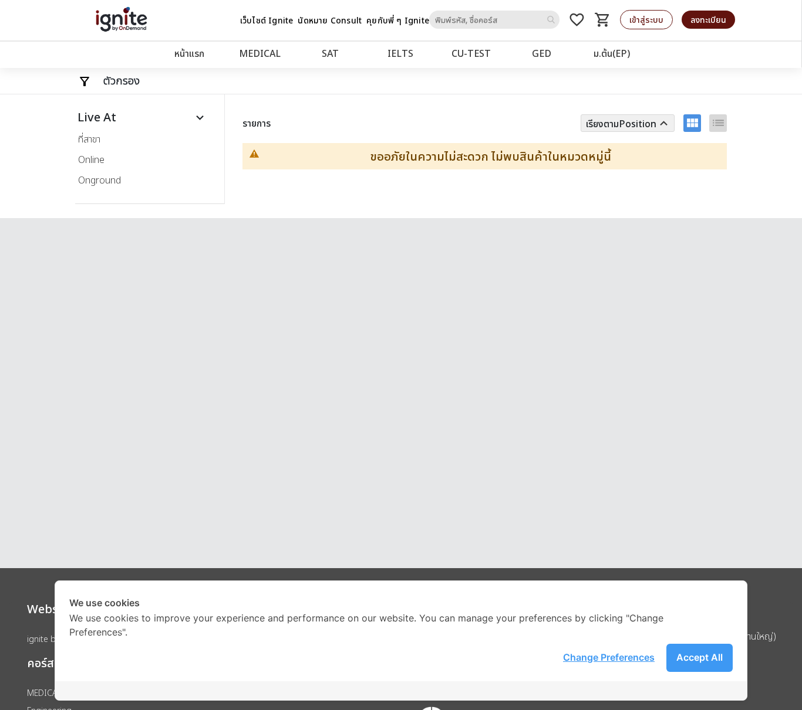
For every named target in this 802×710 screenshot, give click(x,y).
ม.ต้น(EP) (612, 53)
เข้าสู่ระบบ (646, 19)
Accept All (699, 657)
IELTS (400, 53)
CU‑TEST (471, 53)
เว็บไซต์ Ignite (267, 20)
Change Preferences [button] (609, 657)
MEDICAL (260, 53)
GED (541, 53)
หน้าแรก (189, 53)
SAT (330, 53)
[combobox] (494, 20)
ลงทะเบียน (708, 19)
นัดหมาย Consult (330, 20)
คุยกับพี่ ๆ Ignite (397, 20)
